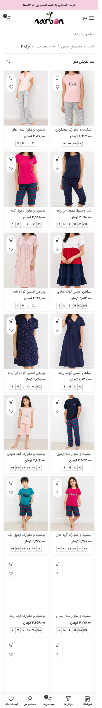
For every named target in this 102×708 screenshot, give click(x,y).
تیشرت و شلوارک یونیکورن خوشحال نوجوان (73, 132)
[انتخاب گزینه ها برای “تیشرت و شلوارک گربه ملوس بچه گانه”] (11, 402)
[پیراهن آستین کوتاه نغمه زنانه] (26, 260)
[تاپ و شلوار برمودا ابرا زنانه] (72, 179)
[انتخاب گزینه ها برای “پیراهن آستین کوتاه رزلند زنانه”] (57, 321)
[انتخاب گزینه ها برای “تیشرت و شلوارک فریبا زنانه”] (11, 564)
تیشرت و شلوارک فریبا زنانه (27, 616)
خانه (91, 46)
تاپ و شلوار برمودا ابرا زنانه (74, 210)
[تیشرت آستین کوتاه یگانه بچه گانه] (72, 665)
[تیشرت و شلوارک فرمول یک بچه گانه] (26, 503)
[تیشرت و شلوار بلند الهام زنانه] (26, 98)
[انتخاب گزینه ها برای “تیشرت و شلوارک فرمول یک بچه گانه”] (11, 483)
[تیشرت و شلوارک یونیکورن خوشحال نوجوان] (72, 98)
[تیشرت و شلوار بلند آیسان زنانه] (72, 584)
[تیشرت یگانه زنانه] (26, 665)
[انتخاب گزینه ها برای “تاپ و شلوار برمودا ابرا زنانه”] (57, 159)
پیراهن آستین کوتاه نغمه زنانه (28, 294)
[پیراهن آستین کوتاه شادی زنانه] (72, 260)
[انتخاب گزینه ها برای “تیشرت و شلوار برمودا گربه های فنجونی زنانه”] (11, 159)
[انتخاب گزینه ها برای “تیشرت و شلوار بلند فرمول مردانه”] (57, 402)
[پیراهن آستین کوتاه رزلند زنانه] (72, 341)
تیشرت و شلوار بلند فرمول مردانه (74, 456)
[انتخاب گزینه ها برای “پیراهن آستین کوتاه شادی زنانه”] (57, 240)
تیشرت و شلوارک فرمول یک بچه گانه (26, 537)
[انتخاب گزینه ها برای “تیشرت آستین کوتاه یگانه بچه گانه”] (57, 645)
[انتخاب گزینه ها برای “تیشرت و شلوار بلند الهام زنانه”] (11, 78)
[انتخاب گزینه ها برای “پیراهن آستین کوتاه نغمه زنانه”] (11, 240)
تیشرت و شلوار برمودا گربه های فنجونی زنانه (27, 213)
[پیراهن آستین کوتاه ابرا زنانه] (26, 341)
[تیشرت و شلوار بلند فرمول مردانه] (72, 422)
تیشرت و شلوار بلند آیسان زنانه (74, 618)
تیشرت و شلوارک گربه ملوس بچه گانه (26, 456)
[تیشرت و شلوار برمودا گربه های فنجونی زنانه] (26, 179)
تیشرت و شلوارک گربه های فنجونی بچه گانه (74, 537)
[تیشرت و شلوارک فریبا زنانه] (26, 584)
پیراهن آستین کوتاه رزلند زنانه (75, 375)
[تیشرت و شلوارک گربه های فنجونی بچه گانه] (72, 503)
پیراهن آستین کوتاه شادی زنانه (74, 294)
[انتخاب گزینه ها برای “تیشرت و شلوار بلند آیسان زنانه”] (57, 564)
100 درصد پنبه (45, 46)
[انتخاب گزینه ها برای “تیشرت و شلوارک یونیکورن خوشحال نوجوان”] (57, 78)
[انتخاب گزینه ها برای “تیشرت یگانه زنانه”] (11, 645)
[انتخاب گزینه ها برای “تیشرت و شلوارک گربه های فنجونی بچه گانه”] (57, 483)
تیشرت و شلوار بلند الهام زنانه (28, 132)
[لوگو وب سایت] (49, 17)
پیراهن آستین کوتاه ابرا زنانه (26, 373)
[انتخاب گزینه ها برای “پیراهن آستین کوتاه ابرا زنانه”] (11, 321)
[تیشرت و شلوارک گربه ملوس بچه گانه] (26, 422)
